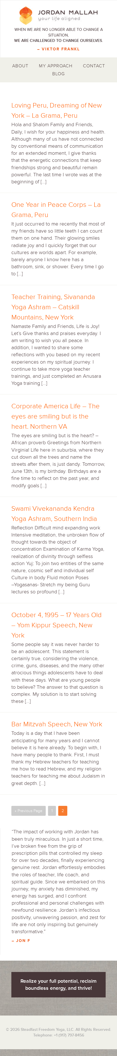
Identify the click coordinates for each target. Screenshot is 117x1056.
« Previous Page (28, 810)
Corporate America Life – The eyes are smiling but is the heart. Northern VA (55, 416)
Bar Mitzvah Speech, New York (56, 724)
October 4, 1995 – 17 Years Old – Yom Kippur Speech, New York (56, 625)
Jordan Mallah (58, 15)
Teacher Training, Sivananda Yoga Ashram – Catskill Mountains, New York (53, 307)
